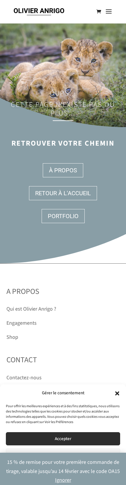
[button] (117, 393)
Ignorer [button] (63, 480)
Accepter (63, 439)
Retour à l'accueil (63, 193)
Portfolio (63, 216)
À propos (63, 170)
